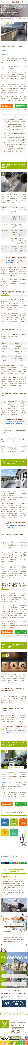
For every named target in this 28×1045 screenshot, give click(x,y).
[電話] (26, 1042)
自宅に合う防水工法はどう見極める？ (13, 119)
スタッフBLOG (14, 12)
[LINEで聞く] (22, 1042)
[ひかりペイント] (5, 2)
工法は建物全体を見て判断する (14, 124)
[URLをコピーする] (25, 863)
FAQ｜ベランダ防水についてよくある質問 (14, 142)
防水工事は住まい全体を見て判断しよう (16, 137)
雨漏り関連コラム (6, 12)
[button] (3, 863)
